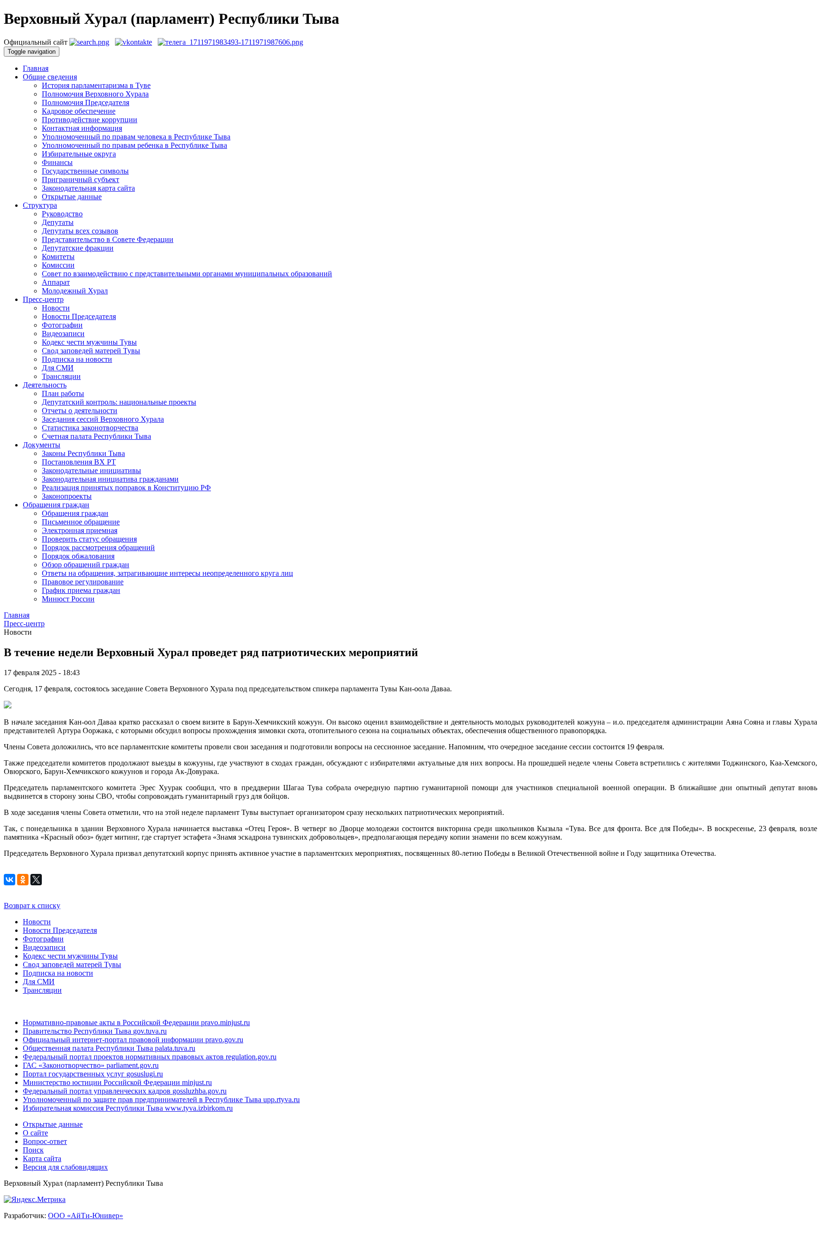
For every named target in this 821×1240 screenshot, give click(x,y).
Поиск (33, 1150)
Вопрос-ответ (45, 1141)
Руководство (62, 214)
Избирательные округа (79, 154)
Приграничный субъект (80, 179)
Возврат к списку (32, 905)
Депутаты (58, 222)
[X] (36, 879)
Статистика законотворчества (90, 428)
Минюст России (68, 599)
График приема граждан (81, 590)
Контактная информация (82, 128)
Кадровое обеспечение (78, 111)
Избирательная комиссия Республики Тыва (128, 1108)
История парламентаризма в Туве (96, 85)
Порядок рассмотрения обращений (98, 547)
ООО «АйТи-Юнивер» (85, 1215)
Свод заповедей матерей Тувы (91, 351)
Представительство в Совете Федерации (107, 239)
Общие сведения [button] (50, 77)
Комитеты (58, 256)
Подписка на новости (77, 359)
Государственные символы (85, 171)
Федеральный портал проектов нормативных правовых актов (150, 1057)
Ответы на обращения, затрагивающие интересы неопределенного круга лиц (167, 573)
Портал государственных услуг (93, 1074)
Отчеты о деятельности (79, 411)
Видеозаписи (63, 333)
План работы (63, 393)
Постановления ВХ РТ (79, 462)
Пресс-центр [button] (43, 299)
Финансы (57, 162)
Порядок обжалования (78, 556)
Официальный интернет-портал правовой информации (133, 1040)
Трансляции (61, 376)
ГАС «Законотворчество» (91, 1065)
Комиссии (58, 265)
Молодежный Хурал (75, 291)
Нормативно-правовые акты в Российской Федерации (136, 1022)
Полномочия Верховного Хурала (95, 94)
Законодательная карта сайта (88, 188)
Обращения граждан (75, 513)
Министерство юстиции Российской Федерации (117, 1082)
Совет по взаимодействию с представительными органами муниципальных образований (187, 274)
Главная (35, 68)
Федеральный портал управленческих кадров (125, 1091)
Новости (56, 308)
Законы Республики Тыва (83, 453)
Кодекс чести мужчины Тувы (89, 342)
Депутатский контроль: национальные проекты (119, 402)
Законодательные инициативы (91, 470)
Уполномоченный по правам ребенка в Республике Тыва (134, 145)
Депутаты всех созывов (80, 231)
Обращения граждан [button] (56, 505)
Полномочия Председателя (85, 102)
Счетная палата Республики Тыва (96, 436)
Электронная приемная (79, 530)
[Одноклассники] (23, 879)
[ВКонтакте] (9, 879)
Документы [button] (41, 445)
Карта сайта (42, 1158)
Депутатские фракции (78, 248)
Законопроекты (67, 496)
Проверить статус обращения (89, 539)
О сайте (35, 1133)
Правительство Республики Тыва (95, 1031)
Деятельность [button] (45, 385)
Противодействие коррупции (89, 120)
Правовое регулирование (83, 582)
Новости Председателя (79, 316)
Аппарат (56, 282)
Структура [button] (40, 205)
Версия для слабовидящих (65, 1167)
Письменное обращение (81, 522)
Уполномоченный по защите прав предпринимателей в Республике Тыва (161, 1099)
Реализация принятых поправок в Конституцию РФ (126, 488)
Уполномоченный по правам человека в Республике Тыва (136, 137)
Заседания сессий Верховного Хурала (103, 419)
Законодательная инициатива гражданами (110, 479)
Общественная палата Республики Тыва (109, 1048)
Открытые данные (72, 197)
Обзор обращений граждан (85, 565)
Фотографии (62, 325)
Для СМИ (58, 368)
